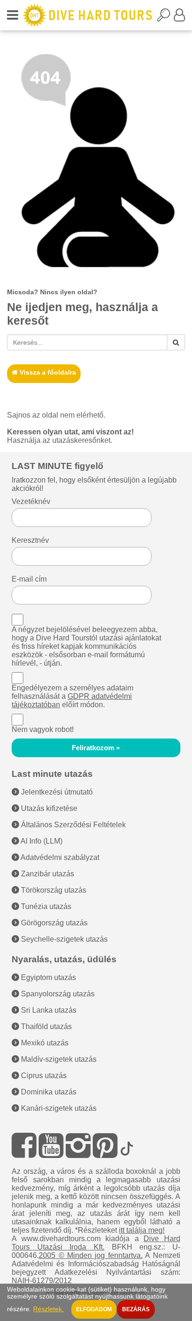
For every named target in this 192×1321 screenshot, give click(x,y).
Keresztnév (30, 540)
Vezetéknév (31, 501)
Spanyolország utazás (57, 994)
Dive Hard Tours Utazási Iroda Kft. (96, 1243)
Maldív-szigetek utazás (57, 1059)
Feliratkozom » (96, 748)
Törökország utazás (52, 890)
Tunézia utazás (45, 906)
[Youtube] (51, 1145)
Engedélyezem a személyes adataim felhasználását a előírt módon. (72, 696)
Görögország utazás (53, 923)
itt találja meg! (142, 1230)
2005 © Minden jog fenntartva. (91, 1255)
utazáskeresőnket (81, 440)
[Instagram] (78, 1145)
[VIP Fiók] (179, 17)
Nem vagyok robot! (43, 729)
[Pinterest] (105, 1145)
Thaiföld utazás (45, 1026)
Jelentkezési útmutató (56, 792)
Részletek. (48, 1309)
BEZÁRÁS (136, 1309)
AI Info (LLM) (40, 841)
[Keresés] (176, 342)
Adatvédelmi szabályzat (59, 857)
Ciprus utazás (43, 1076)
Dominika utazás (47, 1092)
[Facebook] (24, 1145)
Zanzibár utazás (46, 874)
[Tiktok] (127, 1145)
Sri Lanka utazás (47, 1010)
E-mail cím (29, 579)
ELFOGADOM (94, 1309)
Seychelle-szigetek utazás (63, 939)
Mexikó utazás (44, 1043)
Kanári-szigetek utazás (57, 1108)
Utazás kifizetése (48, 808)
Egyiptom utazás (47, 977)
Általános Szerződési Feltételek (72, 825)
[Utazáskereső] (165, 17)
